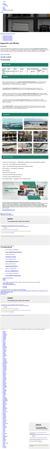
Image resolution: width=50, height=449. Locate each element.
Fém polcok (34, 290)
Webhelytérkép (23, 289)
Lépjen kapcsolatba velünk (8, 10)
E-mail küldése (3, 294)
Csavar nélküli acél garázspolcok (13, 252)
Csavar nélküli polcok (41, 290)
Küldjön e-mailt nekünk (5, 54)
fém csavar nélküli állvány (11, 271)
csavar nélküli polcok (7, 213)
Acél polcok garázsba (10, 256)
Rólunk (4, 9)
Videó (4, 7)
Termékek (5, 4)
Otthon (4, 3)
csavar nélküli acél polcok (16, 290)
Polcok (6, 5)
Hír (3, 6)
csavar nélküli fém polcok (11, 261)
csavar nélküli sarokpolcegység (13, 275)
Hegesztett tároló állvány (11, 266)
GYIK (4, 280)
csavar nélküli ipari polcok (26, 290)
